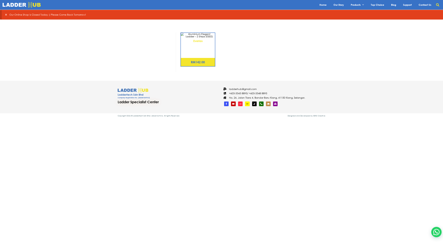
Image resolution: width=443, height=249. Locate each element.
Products (356, 4)
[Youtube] (233, 104)
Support (407, 4)
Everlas (198, 41)
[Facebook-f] (226, 104)
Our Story (338, 4)
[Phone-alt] (261, 104)
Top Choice (377, 4)
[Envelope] (268, 104)
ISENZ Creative (319, 115)
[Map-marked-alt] (275, 104)
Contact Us (425, 4)
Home (323, 4)
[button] (437, 5)
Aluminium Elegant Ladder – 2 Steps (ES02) (198, 47)
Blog (393, 4)
